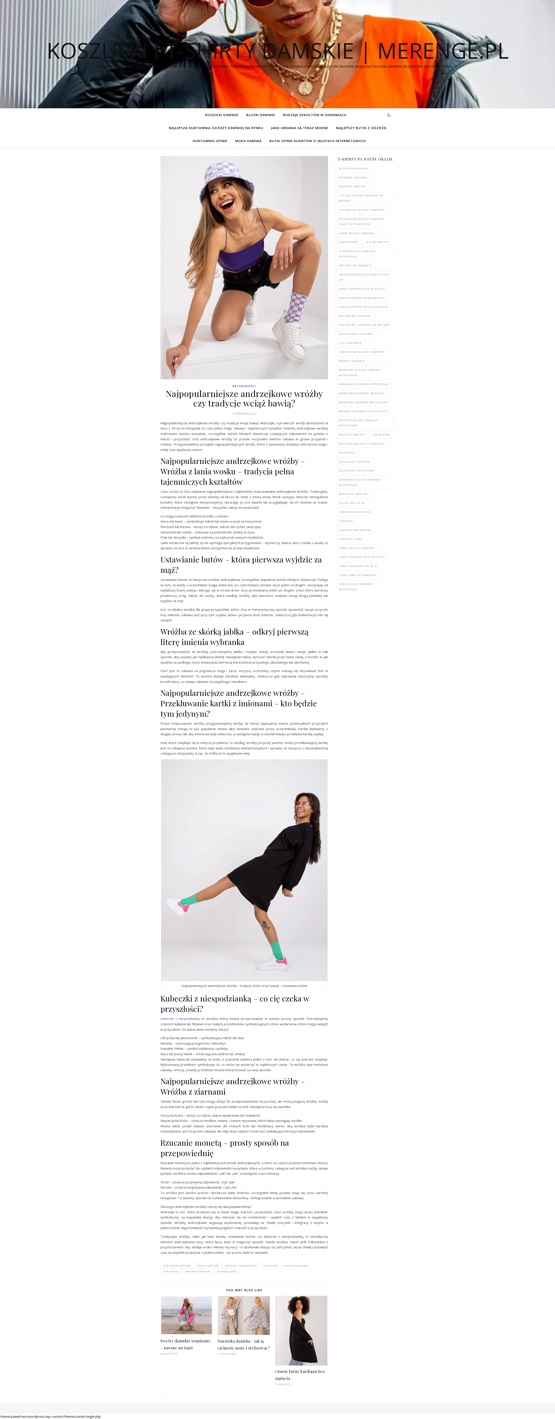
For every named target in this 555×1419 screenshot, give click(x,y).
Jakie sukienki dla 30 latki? (362, 288)
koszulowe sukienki (356, 333)
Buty (244, 590)
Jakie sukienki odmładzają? (362, 298)
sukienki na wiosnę (355, 530)
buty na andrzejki (208, 1265)
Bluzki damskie (260, 115)
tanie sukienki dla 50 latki (362, 557)
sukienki (346, 521)
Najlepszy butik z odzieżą (361, 128)
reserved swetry (353, 494)
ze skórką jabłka (227, 1271)
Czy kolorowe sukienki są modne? (361, 198)
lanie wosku (270, 1265)
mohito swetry (352, 434)
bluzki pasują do (353, 168)
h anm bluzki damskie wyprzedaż (357, 253)
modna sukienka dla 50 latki (363, 411)
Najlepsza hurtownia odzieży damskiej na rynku (216, 128)
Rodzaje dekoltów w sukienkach (314, 115)
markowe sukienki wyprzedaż (364, 384)
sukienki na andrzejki (197, 1271)
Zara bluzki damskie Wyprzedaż (356, 586)
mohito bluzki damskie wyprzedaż (359, 423)
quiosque (347, 452)
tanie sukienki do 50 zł (359, 566)
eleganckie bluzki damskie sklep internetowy (361, 221)
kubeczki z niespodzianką (240, 1265)
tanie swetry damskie (357, 575)
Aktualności (244, 386)
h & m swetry (378, 242)
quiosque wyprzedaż (357, 470)
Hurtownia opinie (210, 141)
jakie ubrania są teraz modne (299, 128)
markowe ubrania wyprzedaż (363, 402)
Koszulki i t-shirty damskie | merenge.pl (278, 50)
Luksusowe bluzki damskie (361, 351)
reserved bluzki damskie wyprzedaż (360, 482)
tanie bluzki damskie (357, 548)
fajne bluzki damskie (357, 233)
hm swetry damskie (355, 265)
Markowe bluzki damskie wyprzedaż (360, 372)
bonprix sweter (352, 186)
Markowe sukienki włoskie (361, 393)
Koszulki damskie (221, 115)
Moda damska (248, 141)
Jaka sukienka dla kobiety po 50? (364, 277)
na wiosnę (381, 434)
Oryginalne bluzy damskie (361, 443)
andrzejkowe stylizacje (177, 1265)
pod (247, 502)
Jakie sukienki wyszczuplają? (364, 306)
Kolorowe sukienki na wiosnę (364, 324)
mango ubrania (352, 361)
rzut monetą (170, 1271)
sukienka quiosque (355, 511)
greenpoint (349, 242)
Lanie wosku (169, 491)
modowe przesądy (295, 1265)
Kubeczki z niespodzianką (180, 1018)
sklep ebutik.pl (352, 503)
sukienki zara (350, 539)
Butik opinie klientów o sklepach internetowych (317, 141)
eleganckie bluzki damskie (361, 209)
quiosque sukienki (355, 461)
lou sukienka (350, 342)
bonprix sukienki (353, 177)
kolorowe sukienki (355, 315)
